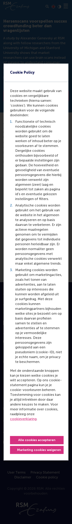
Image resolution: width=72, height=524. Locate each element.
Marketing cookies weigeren (39, 450)
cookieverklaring (23, 419)
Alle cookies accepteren (36, 440)
